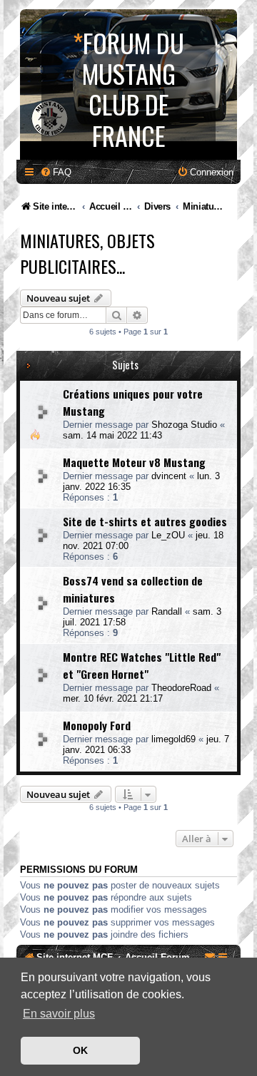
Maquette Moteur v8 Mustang (134, 462)
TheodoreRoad (181, 687)
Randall (166, 611)
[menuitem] (55, 172)
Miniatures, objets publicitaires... (87, 253)
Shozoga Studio (184, 424)
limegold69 (173, 739)
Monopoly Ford (97, 725)
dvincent (168, 476)
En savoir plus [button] (59, 1014)
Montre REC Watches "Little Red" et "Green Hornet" (142, 665)
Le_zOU (168, 535)
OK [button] (80, 1050)
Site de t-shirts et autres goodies (145, 521)
